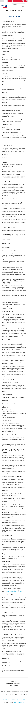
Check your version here (19, 702)
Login (25, 1)
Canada (10, 1)
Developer (23, 699)
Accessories (18, 10)
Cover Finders (10, 10)
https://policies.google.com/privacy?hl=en (13, 591)
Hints (24, 6)
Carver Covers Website (17, 1)
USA (6, 1)
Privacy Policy (17, 699)
